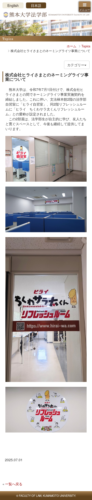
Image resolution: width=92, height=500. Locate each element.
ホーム (71, 46)
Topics (85, 46)
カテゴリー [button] (75, 64)
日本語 (36, 5)
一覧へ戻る (13, 483)
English (13, 5)
